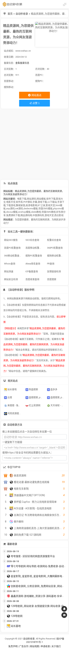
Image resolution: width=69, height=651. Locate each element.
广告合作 (23, 646)
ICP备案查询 (31, 271)
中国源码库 (38, 215)
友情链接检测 (54, 271)
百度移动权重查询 (34, 247)
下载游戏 (10, 205)
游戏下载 (42, 202)
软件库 (19, 202)
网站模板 (41, 198)
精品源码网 (26, 215)
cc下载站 (52, 202)
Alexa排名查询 (32, 263)
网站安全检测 (11, 279)
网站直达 (36, 95)
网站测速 (8, 271)
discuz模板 (12, 212)
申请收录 (45, 646)
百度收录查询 (32, 279)
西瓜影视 (59, 215)
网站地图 (35, 646)
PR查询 (50, 263)
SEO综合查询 (32, 240)
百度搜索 (51, 279)
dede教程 (36, 212)
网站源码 (31, 198)
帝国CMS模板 (45, 208)
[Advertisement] (34, 144)
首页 (10, 13)
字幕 (35, 202)
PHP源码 (27, 202)
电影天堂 (10, 202)
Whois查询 (9, 263)
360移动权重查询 (13, 255)
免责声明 (13, 646)
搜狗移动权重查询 (56, 255)
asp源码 (10, 208)
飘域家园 (20, 205)
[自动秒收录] (12, 4)
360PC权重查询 (55, 247)
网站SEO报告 (11, 240)
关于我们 (56, 646)
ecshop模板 (24, 212)
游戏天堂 (49, 215)
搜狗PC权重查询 (33, 255)
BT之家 (41, 205)
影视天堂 (50, 205)
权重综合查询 (54, 240)
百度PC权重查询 (12, 247)
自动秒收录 (22, 13)
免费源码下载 (13, 215)
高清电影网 (31, 205)
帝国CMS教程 (49, 212)
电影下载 (21, 198)
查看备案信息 (22, 63)
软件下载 (51, 198)
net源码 (19, 208)
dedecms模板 (31, 208)
